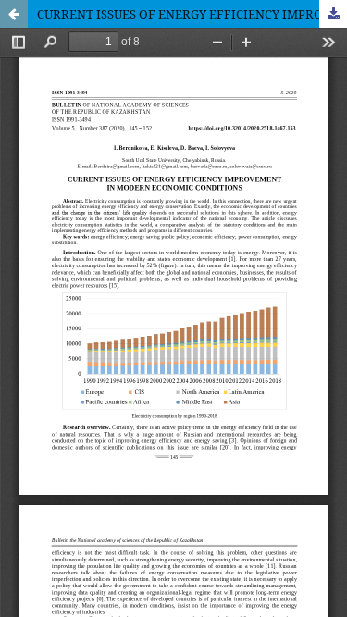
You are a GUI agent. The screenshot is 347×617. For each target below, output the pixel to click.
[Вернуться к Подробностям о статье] (14, 14)
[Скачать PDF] (333, 14)
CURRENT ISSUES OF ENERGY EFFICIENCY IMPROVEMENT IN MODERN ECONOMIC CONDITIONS (192, 14)
